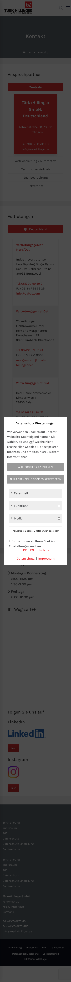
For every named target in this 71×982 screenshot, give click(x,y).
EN (32, 550)
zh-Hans (43, 550)
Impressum (46, 558)
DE (25, 550)
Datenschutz (26, 558)
